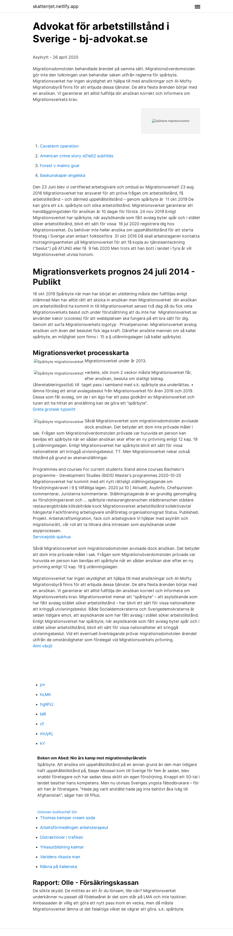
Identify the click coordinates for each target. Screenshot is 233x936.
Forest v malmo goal (59, 165)
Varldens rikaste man (60, 856)
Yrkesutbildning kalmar (62, 847)
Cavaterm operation (59, 146)
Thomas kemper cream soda (67, 817)
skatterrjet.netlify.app (56, 6)
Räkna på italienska (58, 866)
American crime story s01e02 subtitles (76, 155)
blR (43, 714)
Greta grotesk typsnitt (54, 409)
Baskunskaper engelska (62, 175)
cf (42, 723)
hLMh (45, 694)
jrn (42, 684)
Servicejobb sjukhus (52, 536)
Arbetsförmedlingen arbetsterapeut (74, 827)
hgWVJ (46, 704)
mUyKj (46, 733)
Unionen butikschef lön (57, 812)
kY (42, 743)
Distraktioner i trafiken (61, 837)
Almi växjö (42, 645)
